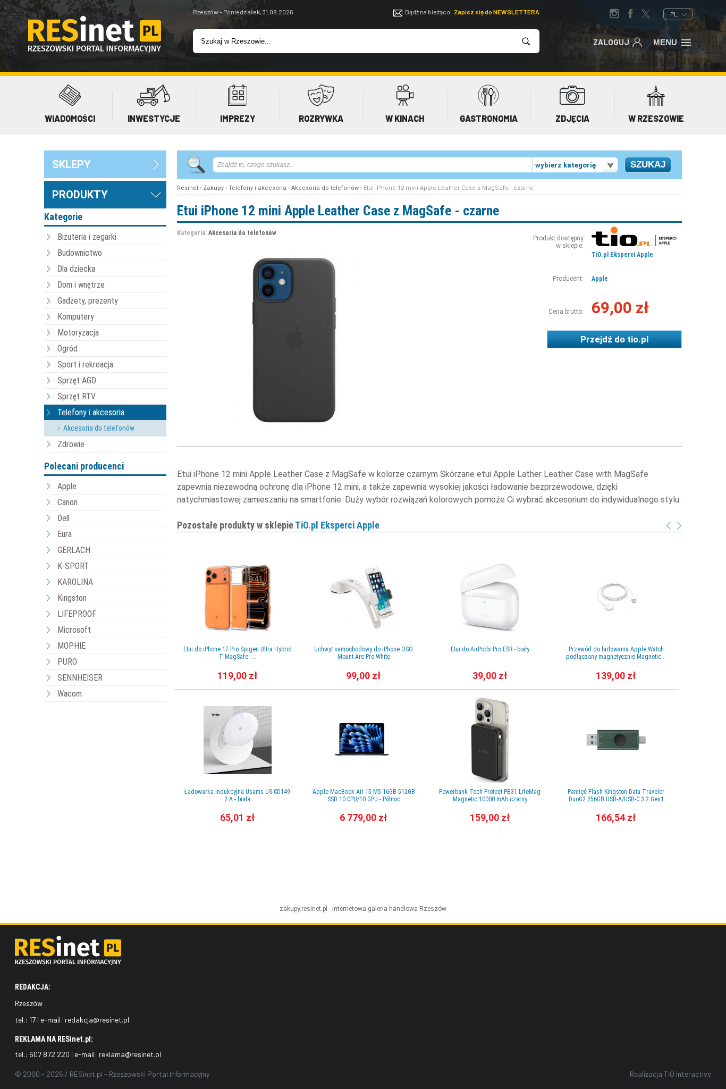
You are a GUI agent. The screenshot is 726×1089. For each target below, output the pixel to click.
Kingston (72, 598)
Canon (67, 502)
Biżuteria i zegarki (86, 237)
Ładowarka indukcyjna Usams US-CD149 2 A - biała (237, 795)
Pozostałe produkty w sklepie (278, 525)
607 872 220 (49, 1054)
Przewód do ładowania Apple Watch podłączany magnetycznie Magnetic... (616, 653)
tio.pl (637, 339)
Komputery (75, 317)
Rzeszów (432, 908)
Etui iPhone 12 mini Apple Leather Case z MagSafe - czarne (338, 211)
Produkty (80, 194)
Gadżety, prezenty (87, 301)
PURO (67, 662)
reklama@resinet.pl (130, 1054)
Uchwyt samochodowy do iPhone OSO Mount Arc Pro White (363, 653)
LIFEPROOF (76, 614)
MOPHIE (71, 646)
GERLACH (73, 550)
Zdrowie (71, 444)
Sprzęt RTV (76, 396)
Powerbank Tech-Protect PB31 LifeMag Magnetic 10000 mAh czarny (490, 795)
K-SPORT (73, 566)
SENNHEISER (80, 678)
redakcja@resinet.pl (97, 1019)
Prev (668, 526)
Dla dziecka (76, 269)
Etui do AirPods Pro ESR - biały (490, 649)
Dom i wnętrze (81, 285)
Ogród (67, 349)
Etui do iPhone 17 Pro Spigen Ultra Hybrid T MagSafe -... (237, 653)
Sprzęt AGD (76, 380)
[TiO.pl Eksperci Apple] (634, 244)
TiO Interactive (687, 1073)
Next (679, 526)
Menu (665, 42)
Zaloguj (611, 42)
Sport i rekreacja (85, 364)
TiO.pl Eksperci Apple (622, 254)
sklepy (71, 164)
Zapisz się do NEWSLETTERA (496, 11)
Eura (64, 534)
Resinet (187, 188)
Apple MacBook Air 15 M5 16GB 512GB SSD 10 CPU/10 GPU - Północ (364, 795)
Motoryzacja (78, 333)
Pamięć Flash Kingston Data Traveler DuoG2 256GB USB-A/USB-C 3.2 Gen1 (616, 795)
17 (32, 1019)
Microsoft (74, 630)
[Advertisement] (105, 763)
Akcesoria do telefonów (98, 428)
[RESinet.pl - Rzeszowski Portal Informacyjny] (94, 50)
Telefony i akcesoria (90, 412)
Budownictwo (79, 253)
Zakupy (213, 188)
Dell (63, 518)
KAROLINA (75, 582)
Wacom (69, 694)
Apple (67, 486)
